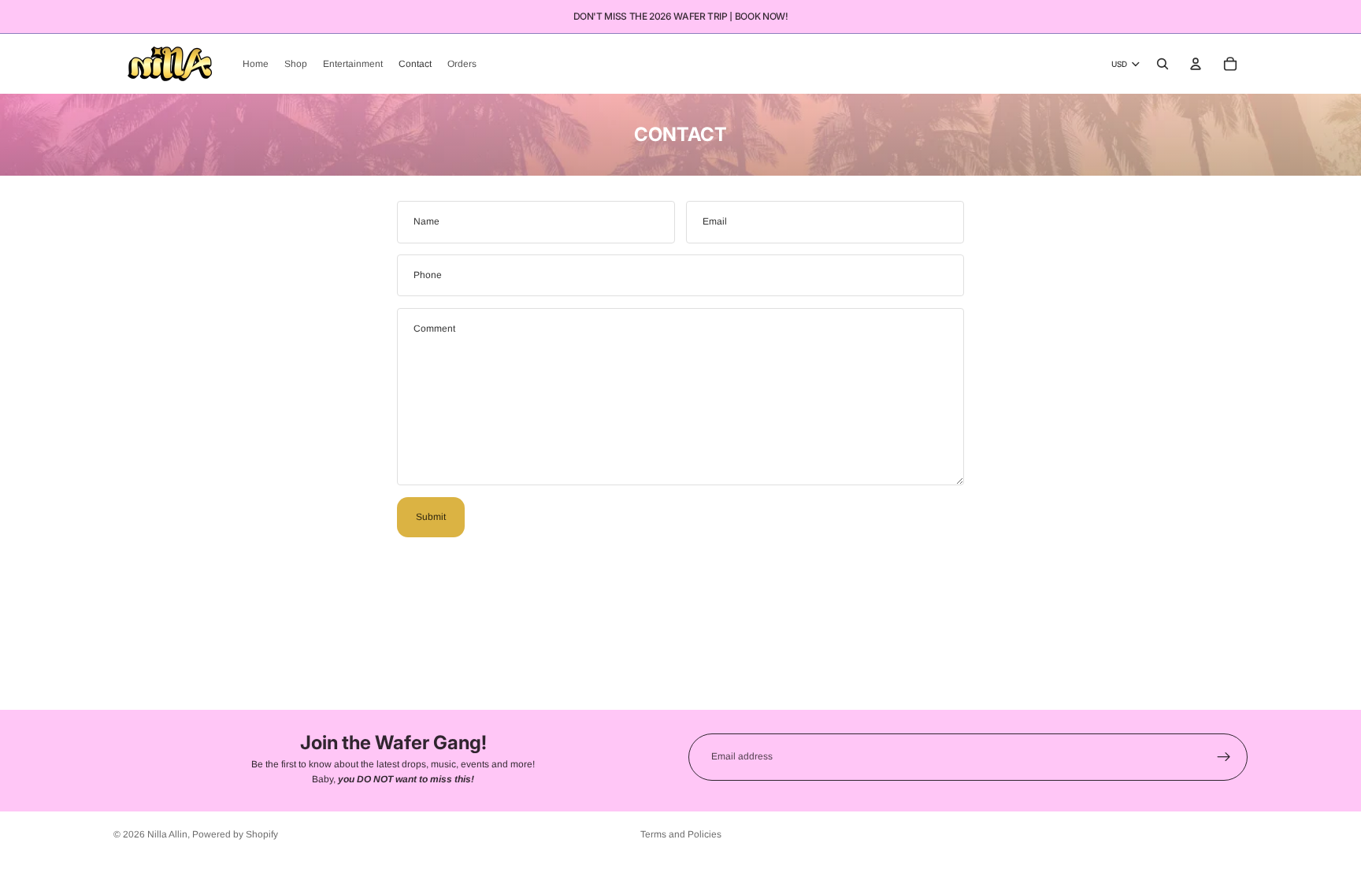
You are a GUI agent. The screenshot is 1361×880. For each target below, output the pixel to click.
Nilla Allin (167, 834)
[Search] (1162, 63)
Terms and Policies (680, 834)
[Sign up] (1223, 757)
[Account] (1195, 63)
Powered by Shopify (235, 834)
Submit (431, 516)
